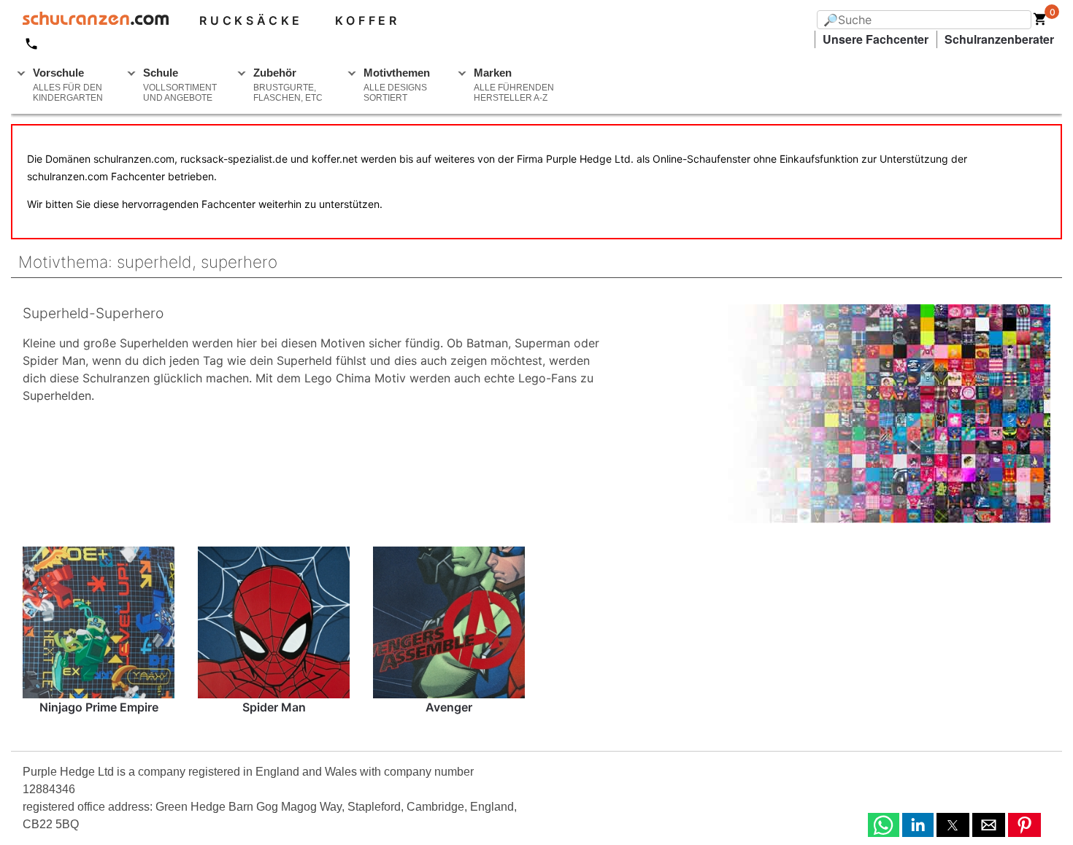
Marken (514, 84)
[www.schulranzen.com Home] (90, 20)
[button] (883, 825)
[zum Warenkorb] (1040, 22)
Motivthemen (397, 84)
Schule (180, 84)
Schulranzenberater (999, 39)
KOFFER (367, 20)
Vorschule (68, 84)
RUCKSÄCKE (251, 20)
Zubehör (288, 84)
